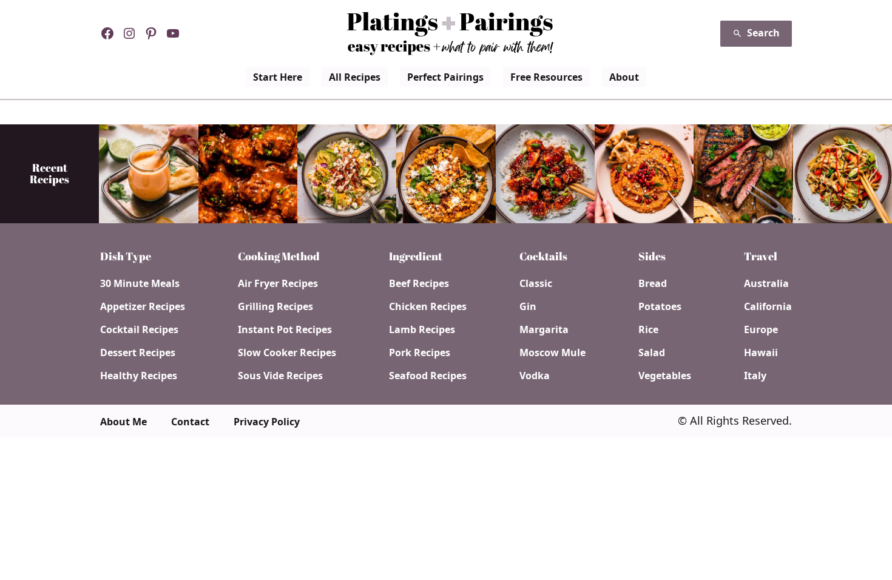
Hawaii (761, 352)
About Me (123, 422)
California (768, 306)
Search (763, 32)
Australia (766, 283)
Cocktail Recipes (139, 329)
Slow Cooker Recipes (287, 352)
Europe (761, 329)
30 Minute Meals (140, 283)
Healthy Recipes (138, 375)
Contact (190, 422)
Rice (648, 329)
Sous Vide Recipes (280, 375)
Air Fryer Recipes (278, 283)
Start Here (277, 77)
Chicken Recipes (428, 306)
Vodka (534, 375)
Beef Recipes (419, 283)
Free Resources (546, 77)
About (624, 77)
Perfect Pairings (445, 77)
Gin (527, 306)
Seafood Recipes (428, 375)
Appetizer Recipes (142, 306)
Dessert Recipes (137, 352)
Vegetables (664, 375)
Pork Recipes (419, 352)
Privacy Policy (267, 422)
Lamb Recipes (422, 329)
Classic (535, 283)
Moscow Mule (552, 352)
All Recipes (354, 77)
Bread (652, 283)
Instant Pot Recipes (285, 329)
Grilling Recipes (275, 306)
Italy (755, 375)
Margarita (544, 329)
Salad (651, 352)
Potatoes (659, 306)
